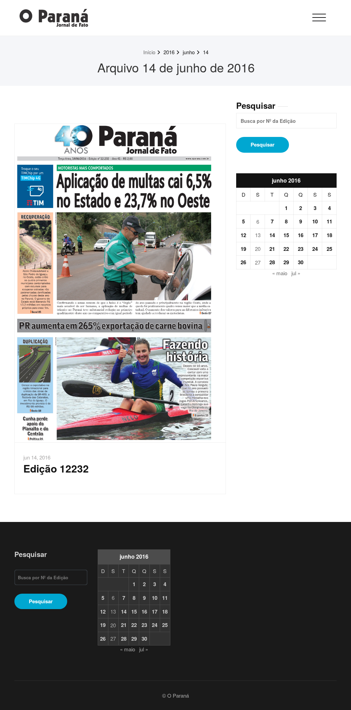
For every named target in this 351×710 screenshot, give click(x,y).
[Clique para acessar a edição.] (120, 283)
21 (272, 249)
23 (300, 249)
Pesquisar (255, 105)
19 (243, 249)
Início (149, 52)
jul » (295, 273)
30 (300, 262)
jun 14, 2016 (36, 457)
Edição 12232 (56, 468)
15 (286, 235)
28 (272, 262)
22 (286, 249)
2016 (169, 52)
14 (205, 52)
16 (300, 235)
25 (329, 249)
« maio (279, 273)
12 (243, 235)
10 (315, 221)
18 (329, 235)
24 (315, 249)
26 (243, 262)
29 (286, 262)
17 (315, 235)
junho (189, 52)
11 (329, 221)
